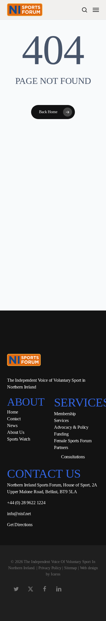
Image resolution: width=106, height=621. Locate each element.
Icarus (55, 574)
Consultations (73, 456)
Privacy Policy (49, 568)
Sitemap (70, 568)
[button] (96, 10)
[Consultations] (55, 457)
